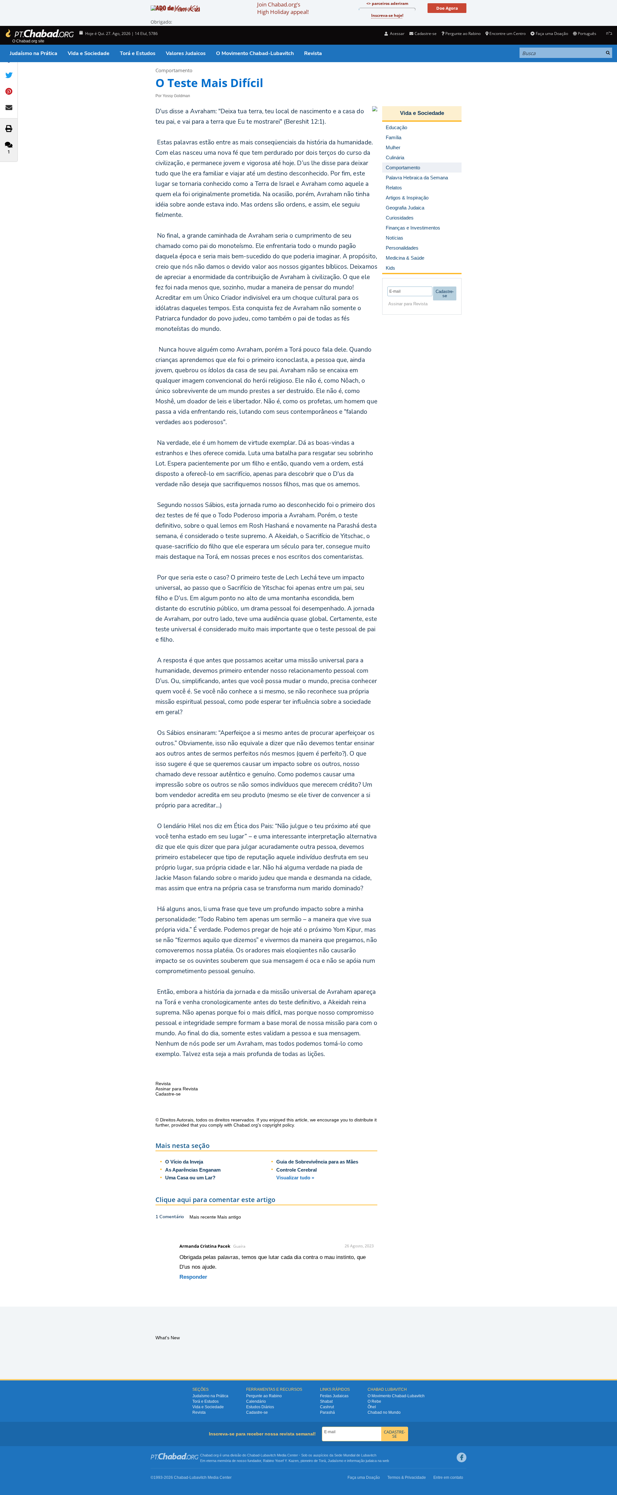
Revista (313, 53)
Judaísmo (335, 1461)
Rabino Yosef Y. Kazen (281, 1461)
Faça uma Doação (552, 33)
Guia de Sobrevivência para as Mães (317, 1161)
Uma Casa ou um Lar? (190, 1177)
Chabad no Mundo (384, 1412)
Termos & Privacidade (406, 1477)
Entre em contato (448, 1477)
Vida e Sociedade (88, 53)
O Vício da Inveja (184, 1161)
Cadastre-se (257, 1412)
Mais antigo (229, 1217)
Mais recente (203, 1217)
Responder (193, 1277)
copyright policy (278, 1125)
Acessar (397, 33)
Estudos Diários (260, 1407)
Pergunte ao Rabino (463, 33)
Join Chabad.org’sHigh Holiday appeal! (283, 8)
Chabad (253, 1455)
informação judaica (362, 1461)
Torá (322, 1461)
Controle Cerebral (296, 1170)
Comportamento (173, 70)
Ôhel (372, 1407)
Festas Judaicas (334, 1396)
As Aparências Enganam (193, 1170)
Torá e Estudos (137, 53)
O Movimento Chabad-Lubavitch (255, 53)
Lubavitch (268, 1455)
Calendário (256, 1401)
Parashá (327, 1412)
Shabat (326, 1401)
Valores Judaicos (186, 53)
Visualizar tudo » (295, 1177)
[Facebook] (461, 1457)
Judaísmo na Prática (33, 53)
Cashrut (327, 1407)
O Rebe (374, 1401)
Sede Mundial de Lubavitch (355, 1455)
